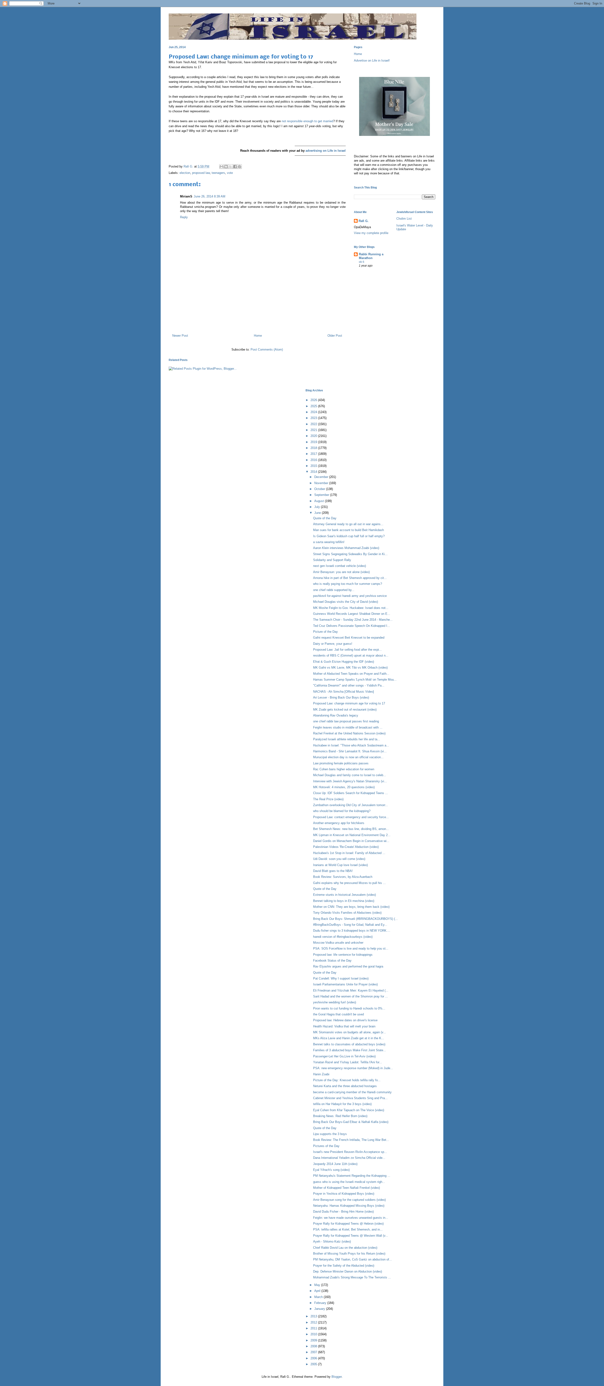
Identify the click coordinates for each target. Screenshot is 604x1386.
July (317, 507)
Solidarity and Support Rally (332, 560)
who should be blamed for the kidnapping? (341, 811)
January (320, 1309)
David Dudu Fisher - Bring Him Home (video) (343, 1211)
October (320, 489)
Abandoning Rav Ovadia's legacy (335, 715)
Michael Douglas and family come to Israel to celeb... (349, 775)
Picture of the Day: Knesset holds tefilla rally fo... (347, 1080)
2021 (314, 430)
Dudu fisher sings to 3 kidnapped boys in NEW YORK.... (351, 930)
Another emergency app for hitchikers (338, 823)
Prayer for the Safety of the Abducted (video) (343, 1265)
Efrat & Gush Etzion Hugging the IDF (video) (343, 661)
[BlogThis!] (226, 166)
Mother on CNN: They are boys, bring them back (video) (351, 907)
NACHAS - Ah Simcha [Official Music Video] (343, 691)
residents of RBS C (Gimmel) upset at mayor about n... (350, 655)
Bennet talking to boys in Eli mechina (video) (343, 901)
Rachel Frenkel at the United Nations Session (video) (349, 733)
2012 (314, 1322)
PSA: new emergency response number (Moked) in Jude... (353, 1068)
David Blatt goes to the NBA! (333, 871)
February (320, 1303)
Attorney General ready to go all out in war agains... (348, 524)
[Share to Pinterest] (239, 166)
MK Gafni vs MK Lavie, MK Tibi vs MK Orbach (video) (350, 667)
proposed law (201, 173)
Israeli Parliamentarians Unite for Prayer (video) (345, 984)
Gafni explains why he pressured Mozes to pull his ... (349, 883)
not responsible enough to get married (307, 121)
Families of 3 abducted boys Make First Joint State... (349, 1050)
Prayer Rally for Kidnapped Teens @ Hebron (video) (348, 1223)
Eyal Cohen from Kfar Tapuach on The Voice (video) (348, 1110)
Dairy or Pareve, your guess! (332, 643)
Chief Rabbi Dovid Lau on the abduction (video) (345, 1247)
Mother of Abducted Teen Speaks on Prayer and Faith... (351, 673)
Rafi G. (189, 166)
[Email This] (221, 166)
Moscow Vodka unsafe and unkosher (338, 942)
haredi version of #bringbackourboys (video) (343, 936)
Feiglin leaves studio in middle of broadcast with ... (347, 727)
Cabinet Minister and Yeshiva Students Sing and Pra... (350, 1098)
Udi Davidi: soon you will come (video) (339, 859)
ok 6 (361, 262)
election (185, 173)
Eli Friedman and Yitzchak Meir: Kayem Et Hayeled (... (350, 990)
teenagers (218, 173)
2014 (314, 471)
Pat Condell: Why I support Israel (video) (341, 978)
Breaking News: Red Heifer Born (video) (340, 1116)
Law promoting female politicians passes (341, 763)
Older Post (334, 335)
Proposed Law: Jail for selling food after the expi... (347, 649)
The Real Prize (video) (328, 799)
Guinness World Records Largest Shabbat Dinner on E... (351, 614)
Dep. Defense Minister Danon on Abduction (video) (347, 1271)
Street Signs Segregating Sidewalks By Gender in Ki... (350, 554)
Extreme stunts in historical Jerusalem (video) (344, 894)
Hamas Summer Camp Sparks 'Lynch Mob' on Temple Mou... (355, 679)
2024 (314, 412)
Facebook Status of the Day (332, 960)
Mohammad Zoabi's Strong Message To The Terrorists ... (352, 1277)
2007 (314, 1352)
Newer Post (180, 335)
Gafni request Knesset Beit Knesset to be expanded (348, 637)
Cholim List (404, 218)
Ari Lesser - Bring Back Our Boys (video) (341, 697)
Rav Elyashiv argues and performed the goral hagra (348, 966)
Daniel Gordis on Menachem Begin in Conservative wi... (351, 841)
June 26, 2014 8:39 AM (209, 196)
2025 (314, 406)
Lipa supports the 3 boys (330, 1134)
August (319, 501)
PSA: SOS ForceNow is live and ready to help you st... (350, 948)
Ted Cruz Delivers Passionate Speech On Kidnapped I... (351, 626)
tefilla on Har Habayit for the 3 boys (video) (342, 1104)
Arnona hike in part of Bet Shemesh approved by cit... (350, 578)
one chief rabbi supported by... (333, 590)
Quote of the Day (324, 518)
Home (258, 335)
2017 (314, 454)
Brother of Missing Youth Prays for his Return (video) (349, 1253)
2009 (314, 1340)
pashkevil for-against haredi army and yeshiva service (350, 596)
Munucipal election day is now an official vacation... (348, 757)
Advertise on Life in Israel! (372, 60)
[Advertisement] (257, 310)
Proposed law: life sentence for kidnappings (343, 954)
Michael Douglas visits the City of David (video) (345, 601)
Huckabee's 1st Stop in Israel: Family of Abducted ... (349, 853)
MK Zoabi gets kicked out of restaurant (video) (345, 709)
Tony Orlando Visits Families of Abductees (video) (347, 912)
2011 (314, 1328)
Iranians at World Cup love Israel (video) (340, 865)
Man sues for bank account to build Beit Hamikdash (348, 530)
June (318, 513)
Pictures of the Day (326, 1146)
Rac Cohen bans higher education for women (343, 769)
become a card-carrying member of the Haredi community (352, 1092)
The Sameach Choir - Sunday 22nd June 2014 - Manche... (353, 619)
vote (230, 173)
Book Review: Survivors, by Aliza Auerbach (342, 877)
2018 (314, 448)
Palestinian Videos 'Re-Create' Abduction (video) (346, 847)
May (317, 1285)
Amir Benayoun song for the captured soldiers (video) (349, 1200)
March (319, 1297)
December (321, 477)
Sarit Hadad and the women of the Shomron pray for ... (350, 996)
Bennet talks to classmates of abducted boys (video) (349, 1044)
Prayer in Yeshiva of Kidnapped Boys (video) (343, 1193)
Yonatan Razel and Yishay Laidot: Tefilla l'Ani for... (347, 1062)
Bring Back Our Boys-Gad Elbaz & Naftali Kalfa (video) (350, 1122)
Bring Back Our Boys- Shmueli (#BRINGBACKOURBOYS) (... (355, 919)
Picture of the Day (325, 631)
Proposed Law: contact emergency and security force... (351, 817)
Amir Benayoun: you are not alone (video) (341, 572)
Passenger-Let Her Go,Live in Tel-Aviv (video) (344, 1056)
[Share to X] (230, 166)
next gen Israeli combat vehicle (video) (339, 566)
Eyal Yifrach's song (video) (331, 1170)
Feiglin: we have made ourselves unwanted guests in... (350, 1217)
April (317, 1291)
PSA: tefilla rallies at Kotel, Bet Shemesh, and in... (348, 1229)
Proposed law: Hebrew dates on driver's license (345, 1020)
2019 (314, 442)
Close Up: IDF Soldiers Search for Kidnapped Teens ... (350, 793)
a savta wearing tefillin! (328, 542)
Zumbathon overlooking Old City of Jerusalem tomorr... (350, 805)
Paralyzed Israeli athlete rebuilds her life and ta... (346, 739)
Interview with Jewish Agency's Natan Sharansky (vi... (350, 781)
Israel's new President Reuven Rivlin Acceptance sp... (350, 1152)
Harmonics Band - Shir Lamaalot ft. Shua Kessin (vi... (350, 751)
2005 (314, 1364)
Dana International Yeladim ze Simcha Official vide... (349, 1158)
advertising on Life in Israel (326, 150)
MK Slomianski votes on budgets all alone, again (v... (349, 1032)
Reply (184, 217)
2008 (314, 1346)
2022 (314, 424)
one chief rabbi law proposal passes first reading (346, 721)
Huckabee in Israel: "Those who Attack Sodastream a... (351, 745)
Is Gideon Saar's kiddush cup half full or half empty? (349, 536)
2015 (314, 466)
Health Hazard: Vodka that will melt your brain (344, 1026)
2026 (314, 400)
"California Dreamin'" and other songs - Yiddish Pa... (348, 685)
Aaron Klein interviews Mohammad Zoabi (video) (346, 548)
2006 (314, 1358)
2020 (314, 436)
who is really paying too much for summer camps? (347, 584)
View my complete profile (371, 233)
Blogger (336, 1376)
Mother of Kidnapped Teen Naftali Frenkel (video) (346, 1187)
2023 (314, 418)
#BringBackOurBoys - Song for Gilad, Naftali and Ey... (350, 924)
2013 (314, 1316)
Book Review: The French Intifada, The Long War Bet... (351, 1140)
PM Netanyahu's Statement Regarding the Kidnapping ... (351, 1175)
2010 (314, 1334)
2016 (314, 460)
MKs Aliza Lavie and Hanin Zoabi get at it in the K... (348, 1038)
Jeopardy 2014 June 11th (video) (335, 1164)
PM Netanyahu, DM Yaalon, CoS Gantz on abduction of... (352, 1259)
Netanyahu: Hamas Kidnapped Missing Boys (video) (348, 1205)
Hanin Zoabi (321, 1074)
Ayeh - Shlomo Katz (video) (332, 1241)
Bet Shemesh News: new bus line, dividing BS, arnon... (351, 829)
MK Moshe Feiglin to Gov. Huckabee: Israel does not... (350, 608)
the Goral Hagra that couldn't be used (338, 1014)
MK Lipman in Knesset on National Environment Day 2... (351, 835)
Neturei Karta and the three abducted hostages (345, 1086)
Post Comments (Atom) (267, 349)
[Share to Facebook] (235, 166)
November (321, 483)
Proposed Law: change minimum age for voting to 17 (349, 703)
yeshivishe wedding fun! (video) (334, 1002)
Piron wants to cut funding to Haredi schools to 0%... (349, 1008)
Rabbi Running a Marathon (371, 256)
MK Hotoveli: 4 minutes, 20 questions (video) (344, 787)
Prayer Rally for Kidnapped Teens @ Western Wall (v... (350, 1235)
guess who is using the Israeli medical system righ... (349, 1182)
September (322, 495)
